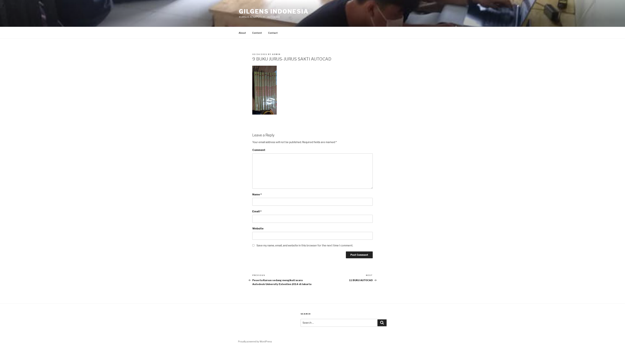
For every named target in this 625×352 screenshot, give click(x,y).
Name (257, 194)
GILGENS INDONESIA (274, 11)
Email (257, 211)
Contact (273, 32)
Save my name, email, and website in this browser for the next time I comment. (305, 245)
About (242, 32)
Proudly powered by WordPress (255, 341)
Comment (258, 150)
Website (258, 228)
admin (276, 54)
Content (257, 32)
